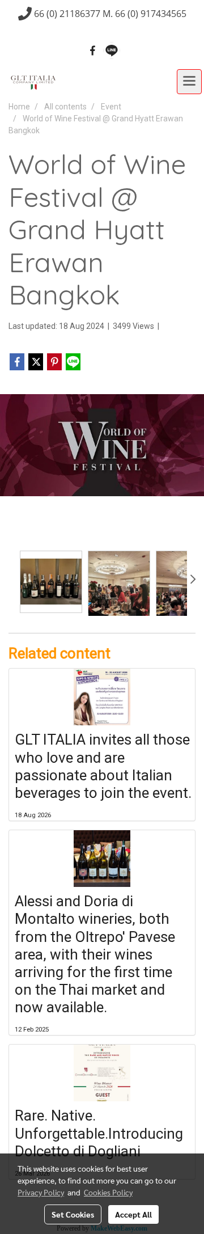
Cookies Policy (108, 1192)
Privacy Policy (41, 1192)
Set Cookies (73, 1214)
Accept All (133, 1214)
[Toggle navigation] (189, 81)
